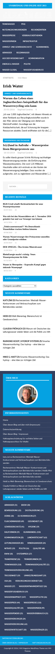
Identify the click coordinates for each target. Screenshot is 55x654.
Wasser (9, 586)
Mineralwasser (36, 543)
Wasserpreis (12, 603)
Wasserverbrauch (37, 613)
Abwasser (7, 53)
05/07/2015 (8, 210)
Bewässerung (12, 510)
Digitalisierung (34, 510)
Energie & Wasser (10, 64)
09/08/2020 (8, 232)
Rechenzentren (38, 30)
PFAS (23, 24)
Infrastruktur (30, 41)
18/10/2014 (9, 153)
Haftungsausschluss (41, 643)
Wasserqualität (13, 608)
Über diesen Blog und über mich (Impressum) (21, 425)
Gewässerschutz (14, 527)
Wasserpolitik (38, 597)
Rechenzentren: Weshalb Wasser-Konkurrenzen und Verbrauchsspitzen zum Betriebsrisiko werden (24, 304)
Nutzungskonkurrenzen (14, 30)
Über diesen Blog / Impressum (15, 434)
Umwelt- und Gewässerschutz (17, 47)
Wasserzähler (39, 630)
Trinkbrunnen (32, 559)
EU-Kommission (27, 516)
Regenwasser (22, 53)
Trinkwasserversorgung (18, 570)
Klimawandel (42, 47)
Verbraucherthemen (32, 35)
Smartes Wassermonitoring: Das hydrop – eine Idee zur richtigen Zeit (26, 344)
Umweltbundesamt (35, 575)
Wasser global (9, 70)
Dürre (9, 516)
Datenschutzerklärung (12, 430)
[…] (49, 131)
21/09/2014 (8, 250)
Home (5, 420)
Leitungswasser (13, 543)
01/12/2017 (8, 260)
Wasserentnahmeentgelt (33, 586)
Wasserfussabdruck (33, 70)
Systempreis (24, 554)
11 (16, 243)
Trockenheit (12, 575)
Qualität (39, 548)
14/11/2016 (8, 222)
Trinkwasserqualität (37, 565)
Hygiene (33, 527)
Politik (27, 64)
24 (16, 210)
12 (16, 232)
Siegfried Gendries (25, 110)
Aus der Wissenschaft (13, 58)
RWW (8, 554)
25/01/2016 (9, 110)
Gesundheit (35, 521)
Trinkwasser (8, 24)
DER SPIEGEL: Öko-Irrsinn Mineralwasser (22, 247)
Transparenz (12, 559)
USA (7, 581)
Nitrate (9, 548)
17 (16, 222)
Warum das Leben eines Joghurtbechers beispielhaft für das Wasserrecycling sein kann (25, 102)
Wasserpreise (8, 35)
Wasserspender (13, 613)
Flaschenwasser (14, 521)
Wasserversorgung (15, 624)
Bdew (25, 505)
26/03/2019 (8, 243)
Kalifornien (12, 532)
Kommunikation (36, 58)
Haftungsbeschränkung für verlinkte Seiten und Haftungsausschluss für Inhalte (22, 440)
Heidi (5, 482)
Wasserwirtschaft (15, 630)
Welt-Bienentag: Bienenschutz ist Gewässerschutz (31, 482)
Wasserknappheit (15, 597)
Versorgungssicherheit (28, 581)
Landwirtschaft (37, 537)
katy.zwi (6, 457)
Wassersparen (9, 41)
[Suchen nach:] (27, 186)
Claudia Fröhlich (9, 486)
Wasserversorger (15, 619)
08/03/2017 (8, 271)
